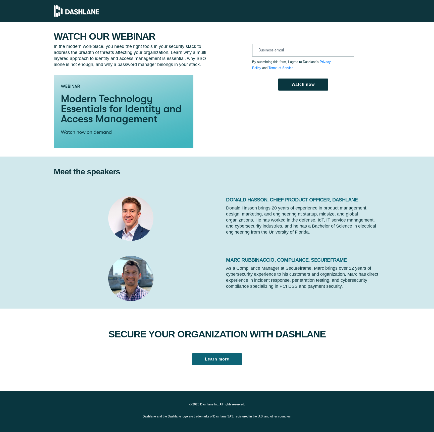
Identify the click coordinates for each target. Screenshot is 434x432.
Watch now (303, 84)
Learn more (217, 359)
